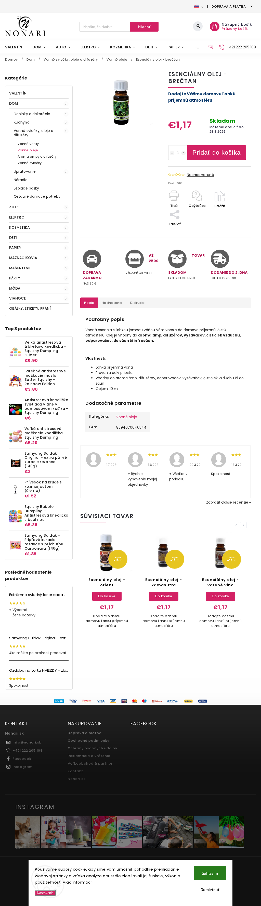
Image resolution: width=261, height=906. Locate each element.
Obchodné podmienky (88, 740)
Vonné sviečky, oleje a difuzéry (33, 133)
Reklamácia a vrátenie (89, 756)
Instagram (23, 767)
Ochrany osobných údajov (92, 748)
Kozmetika (19, 227)
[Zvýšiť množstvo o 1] (183, 153)
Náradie (21, 179)
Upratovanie (25, 171)
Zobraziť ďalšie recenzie (227, 502)
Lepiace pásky (26, 188)
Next (244, 525)
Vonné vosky (28, 144)
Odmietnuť (210, 889)
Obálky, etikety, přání (30, 308)
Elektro (16, 217)
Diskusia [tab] (137, 303)
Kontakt (75, 771)
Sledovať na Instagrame (46, 847)
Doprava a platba (229, 6)
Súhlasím (210, 873)
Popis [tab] (89, 303)
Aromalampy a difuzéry (37, 156)
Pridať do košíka (216, 152)
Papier (15, 247)
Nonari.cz (77, 779)
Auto (14, 207)
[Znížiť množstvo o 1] (172, 153)
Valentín (18, 93)
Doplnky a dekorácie (32, 113)
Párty (14, 278)
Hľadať (144, 27)
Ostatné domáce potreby (37, 196)
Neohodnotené (200, 175)
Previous (236, 525)
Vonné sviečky (30, 163)
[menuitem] (16, 47)
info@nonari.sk (27, 742)
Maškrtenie (20, 268)
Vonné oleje (28, 150)
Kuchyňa (22, 122)
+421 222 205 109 (28, 750)
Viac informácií (78, 882)
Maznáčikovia (23, 257)
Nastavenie (45, 893)
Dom (13, 103)
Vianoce (17, 298)
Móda (14, 288)
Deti (13, 237)
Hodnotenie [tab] (112, 303)
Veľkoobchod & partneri (91, 763)
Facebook (22, 758)
